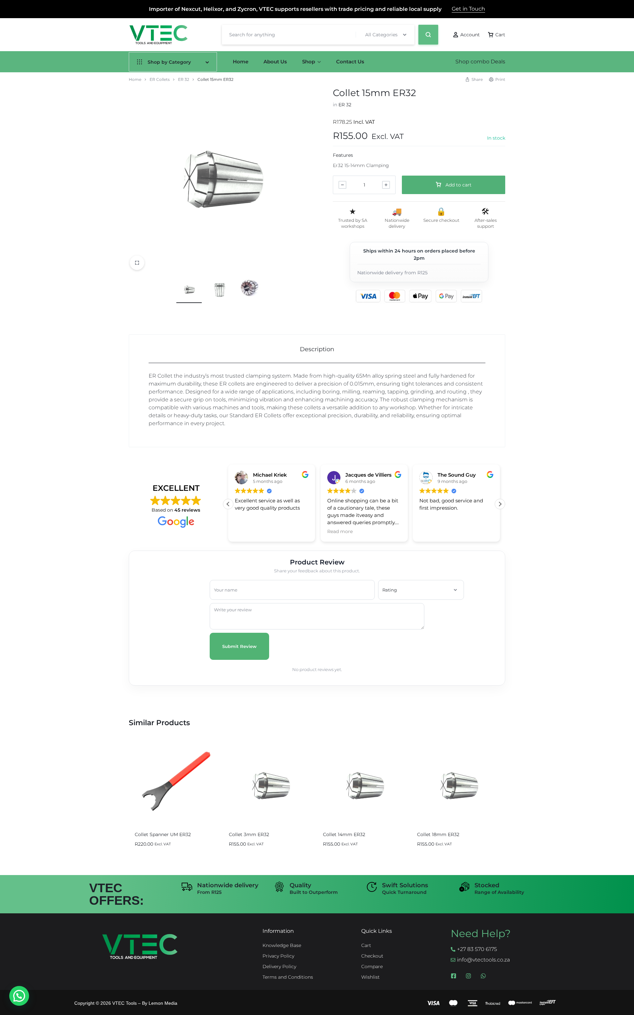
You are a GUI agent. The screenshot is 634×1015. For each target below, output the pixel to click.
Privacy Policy (278, 956)
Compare (372, 966)
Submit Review (239, 646)
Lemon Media (163, 1003)
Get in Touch (468, 9)
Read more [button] (340, 531)
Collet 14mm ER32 (344, 834)
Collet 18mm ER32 (438, 834)
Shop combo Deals (480, 61)
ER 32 (183, 79)
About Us (275, 61)
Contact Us (350, 61)
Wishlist (370, 977)
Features (343, 155)
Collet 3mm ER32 (249, 834)
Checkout (372, 956)
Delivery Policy (279, 966)
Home (240, 61)
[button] (500, 504)
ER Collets (160, 79)
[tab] (317, 349)
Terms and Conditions (288, 977)
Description (317, 349)
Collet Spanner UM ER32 (163, 834)
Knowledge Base (282, 945)
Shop (308, 61)
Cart (366, 945)
